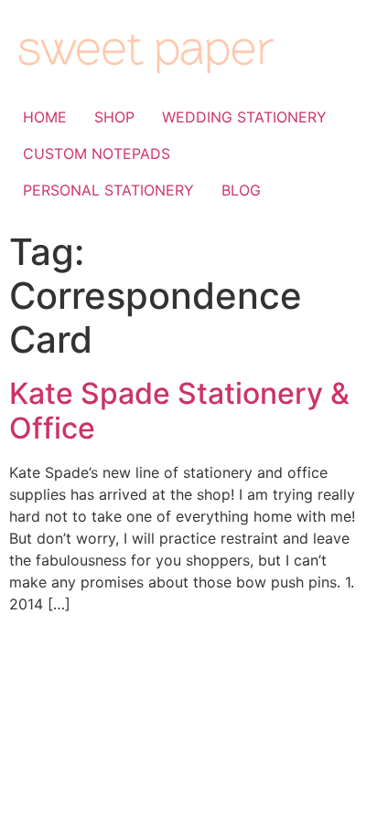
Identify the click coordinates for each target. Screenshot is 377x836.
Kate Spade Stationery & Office (179, 411)
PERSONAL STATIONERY (108, 190)
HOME (45, 117)
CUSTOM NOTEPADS (96, 153)
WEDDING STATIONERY (244, 117)
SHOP (114, 117)
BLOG (241, 190)
